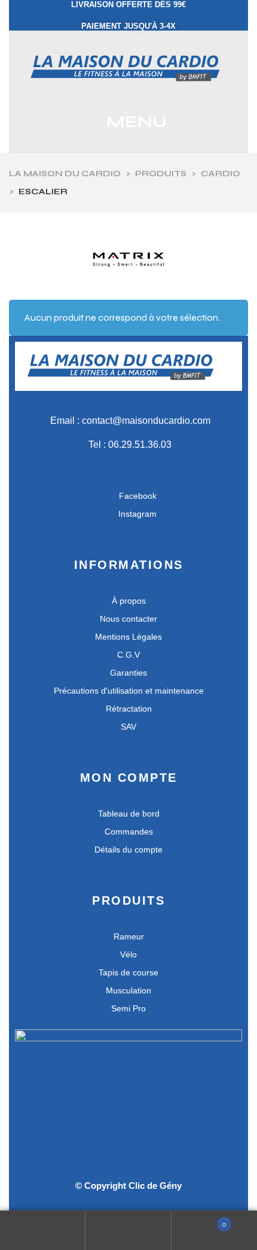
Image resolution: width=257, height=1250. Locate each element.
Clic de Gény (155, 1185)
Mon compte (42, 1230)
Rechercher (128, 1230)
